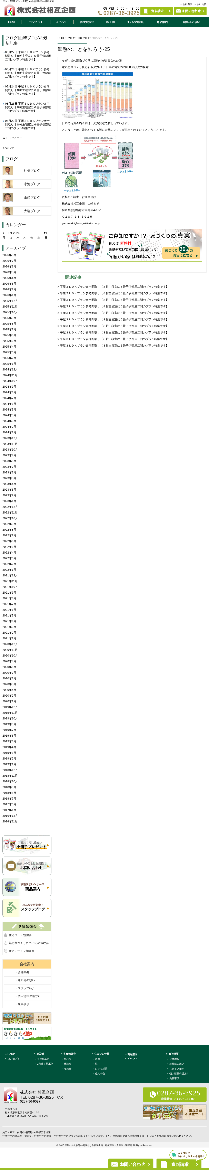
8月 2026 (14, 233)
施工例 (110, 22)
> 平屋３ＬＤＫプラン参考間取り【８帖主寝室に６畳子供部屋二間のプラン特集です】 (113, 286)
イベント (61, 22)
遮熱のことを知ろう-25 (84, 49)
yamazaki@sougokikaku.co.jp (81, 223)
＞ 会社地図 (200, 4)
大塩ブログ (32, 211)
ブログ (12, 38)
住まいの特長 (135, 22)
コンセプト (35, 22)
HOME (11, 22)
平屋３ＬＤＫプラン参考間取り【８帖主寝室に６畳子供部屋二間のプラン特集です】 (28, 55)
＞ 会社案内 (186, 4)
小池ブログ (32, 184)
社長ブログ (32, 170)
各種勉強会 (86, 22)
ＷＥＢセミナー (12, 138)
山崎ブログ (29, 38)
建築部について (191, 22)
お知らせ (8, 147)
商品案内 (162, 22)
